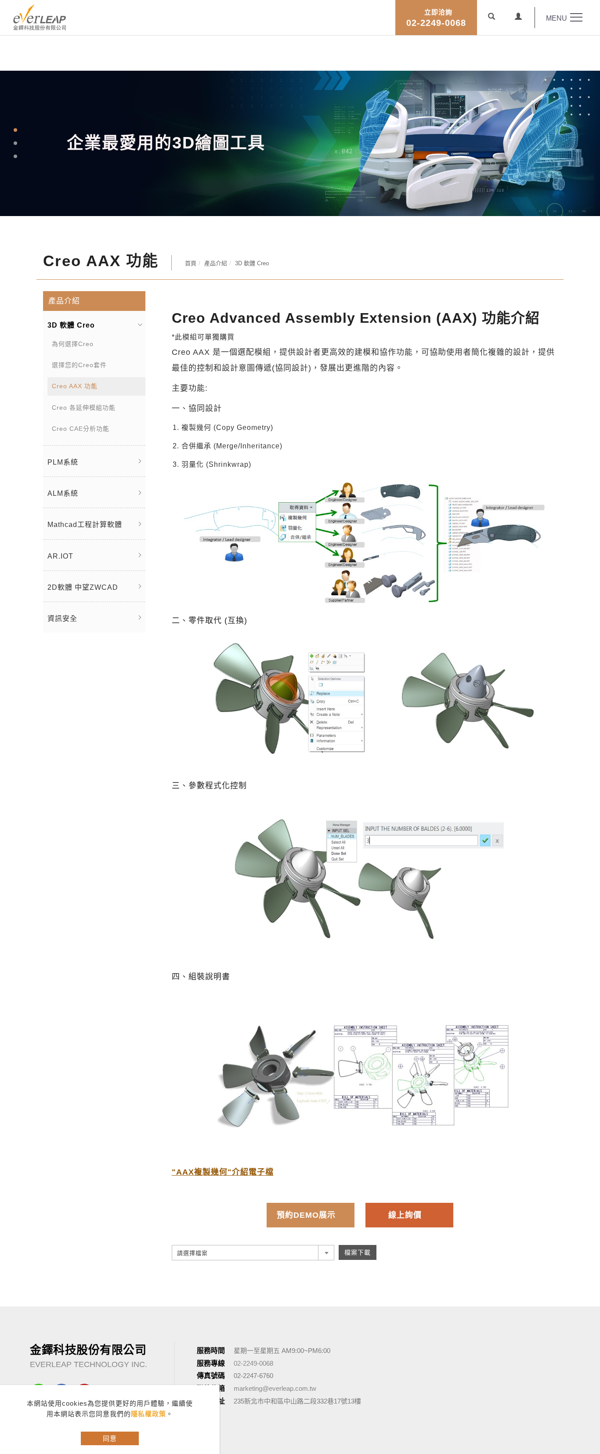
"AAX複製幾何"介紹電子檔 (223, 1172)
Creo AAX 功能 (75, 386)
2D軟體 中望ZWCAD (82, 587)
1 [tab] (15, 130)
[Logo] (39, 16)
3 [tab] (15, 156)
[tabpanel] (300, 143)
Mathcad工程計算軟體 (84, 524)
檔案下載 (357, 1252)
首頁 (190, 263)
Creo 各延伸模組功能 (84, 407)
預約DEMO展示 (306, 1215)
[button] (491, 17)
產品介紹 (215, 263)
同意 (110, 1438)
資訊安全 (62, 618)
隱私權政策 (148, 1414)
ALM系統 (62, 493)
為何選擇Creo (73, 343)
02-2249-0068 (436, 18)
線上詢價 (405, 1215)
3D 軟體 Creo (252, 263)
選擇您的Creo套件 (79, 364)
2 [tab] (15, 143)
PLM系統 (62, 462)
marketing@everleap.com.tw (275, 1388)
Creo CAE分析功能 (80, 428)
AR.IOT (60, 556)
